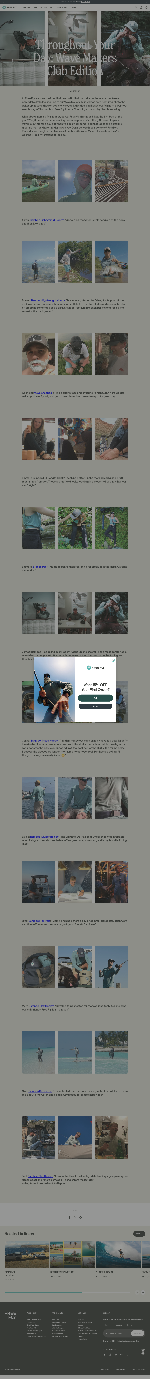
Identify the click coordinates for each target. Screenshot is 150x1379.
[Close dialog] (113, 660)
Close (95, 706)
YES (95, 698)
